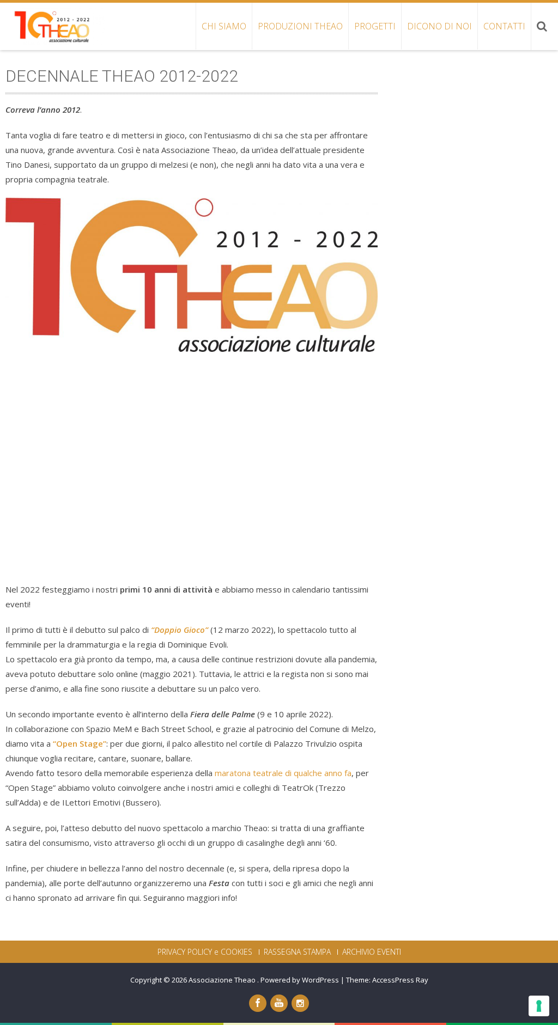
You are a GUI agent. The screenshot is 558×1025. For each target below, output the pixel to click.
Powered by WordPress (299, 980)
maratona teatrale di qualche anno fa (283, 772)
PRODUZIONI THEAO (300, 26)
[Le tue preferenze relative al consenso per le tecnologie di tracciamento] (539, 1006)
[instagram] (300, 1003)
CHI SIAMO (224, 26)
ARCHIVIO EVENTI (371, 952)
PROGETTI (375, 26)
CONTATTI (504, 26)
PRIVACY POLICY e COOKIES (204, 952)
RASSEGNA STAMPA (297, 952)
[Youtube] (279, 1003)
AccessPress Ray (400, 980)
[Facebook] (257, 1003)
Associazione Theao (223, 980)
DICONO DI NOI (439, 26)
